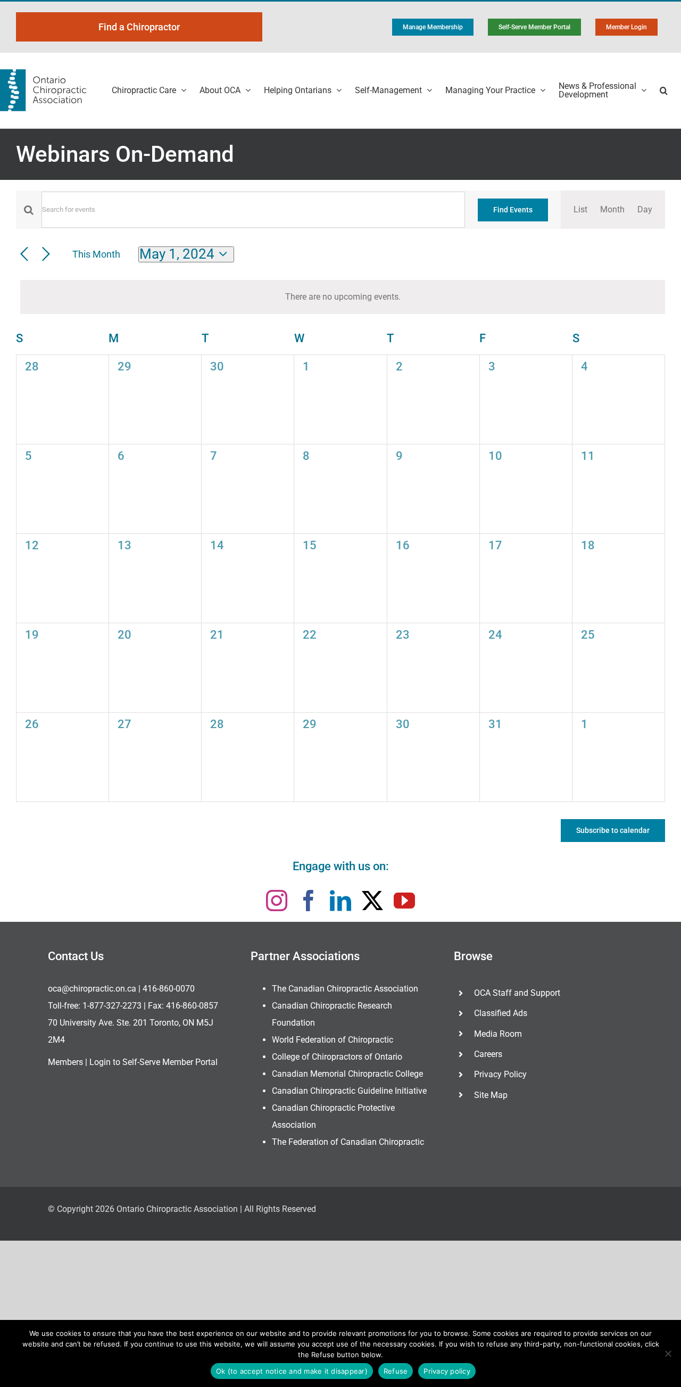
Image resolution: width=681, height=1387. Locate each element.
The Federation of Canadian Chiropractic (348, 1142)
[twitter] (372, 900)
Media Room (498, 1034)
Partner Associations (305, 956)
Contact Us (76, 956)
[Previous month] (24, 254)
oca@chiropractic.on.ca (92, 989)
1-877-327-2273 (112, 1006)
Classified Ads (500, 1013)
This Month (96, 254)
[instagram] (276, 900)
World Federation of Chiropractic (332, 1040)
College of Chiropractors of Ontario (337, 1057)
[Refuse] (667, 1353)
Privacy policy (446, 1371)
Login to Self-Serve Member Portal (153, 1062)
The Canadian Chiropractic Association (345, 989)
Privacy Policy (500, 1074)
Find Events (513, 209)
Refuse (396, 1371)
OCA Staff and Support (517, 993)
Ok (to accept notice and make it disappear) (292, 1371)
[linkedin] (340, 900)
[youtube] (404, 900)
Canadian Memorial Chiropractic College (347, 1074)
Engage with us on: (341, 866)
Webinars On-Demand (125, 154)
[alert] (342, 297)
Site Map (491, 1095)
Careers (488, 1054)
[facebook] (308, 900)
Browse (473, 956)
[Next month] (46, 254)
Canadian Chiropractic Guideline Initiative (349, 1091)
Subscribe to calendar (613, 830)
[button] (664, 90)
